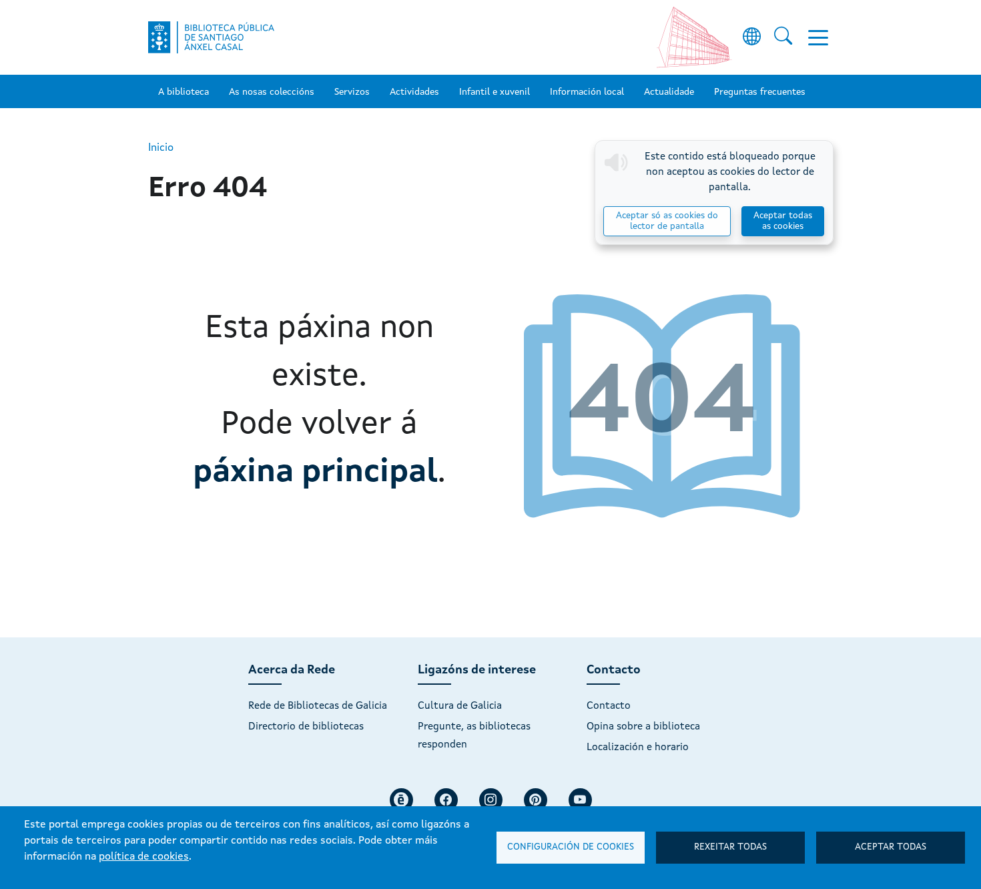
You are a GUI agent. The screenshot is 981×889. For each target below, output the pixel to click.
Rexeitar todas (730, 847)
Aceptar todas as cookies (782, 221)
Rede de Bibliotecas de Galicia (317, 706)
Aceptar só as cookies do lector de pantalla (667, 221)
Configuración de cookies (570, 847)
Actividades (414, 92)
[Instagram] (491, 800)
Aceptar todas (890, 847)
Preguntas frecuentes (759, 92)
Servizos (352, 92)
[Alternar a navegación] (818, 37)
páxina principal (315, 473)
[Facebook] (446, 800)
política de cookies (144, 857)
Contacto (609, 706)
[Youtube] (580, 800)
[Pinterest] (535, 800)
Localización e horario (638, 747)
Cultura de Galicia (460, 706)
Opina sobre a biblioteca (643, 726)
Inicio (161, 148)
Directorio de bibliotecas (306, 726)
